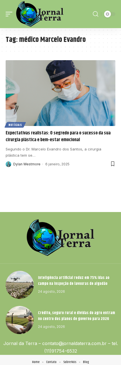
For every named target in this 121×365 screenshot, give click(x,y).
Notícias (15, 125)
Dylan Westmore (27, 164)
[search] (95, 14)
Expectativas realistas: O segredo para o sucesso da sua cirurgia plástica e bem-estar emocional (58, 136)
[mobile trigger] (10, 14)
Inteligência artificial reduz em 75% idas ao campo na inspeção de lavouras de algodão (73, 281)
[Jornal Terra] (39, 14)
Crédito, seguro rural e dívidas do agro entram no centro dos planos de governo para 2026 (76, 316)
